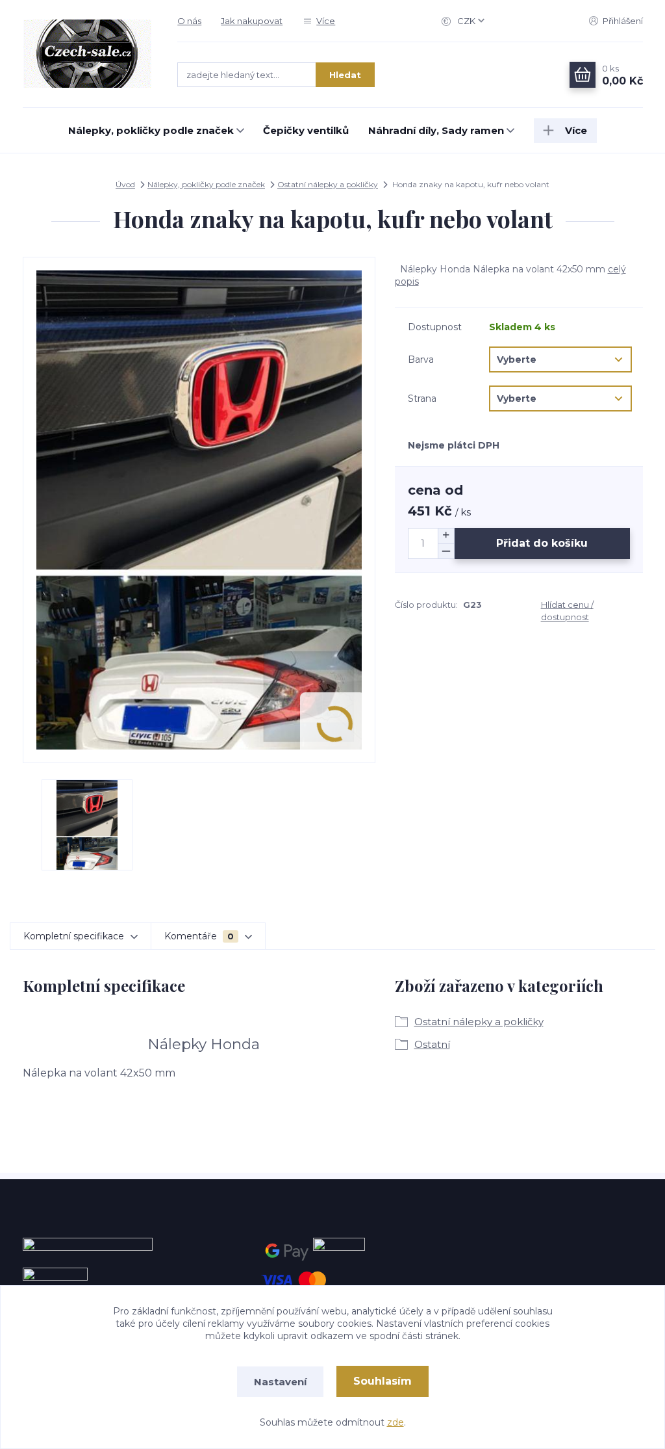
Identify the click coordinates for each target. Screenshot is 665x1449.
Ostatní (432, 1044)
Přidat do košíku (542, 543)
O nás (189, 21)
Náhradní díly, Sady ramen (436, 130)
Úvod (125, 184)
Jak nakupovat (251, 21)
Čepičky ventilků (306, 130)
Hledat (345, 75)
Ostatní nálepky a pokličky (327, 184)
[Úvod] (87, 54)
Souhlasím (382, 1381)
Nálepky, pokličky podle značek (151, 130)
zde (395, 1422)
